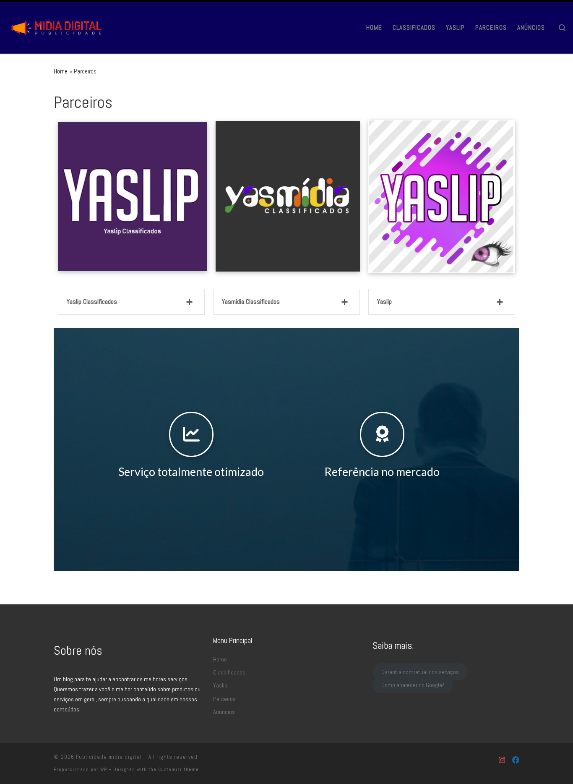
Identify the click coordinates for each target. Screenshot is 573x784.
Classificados (229, 672)
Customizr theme (178, 769)
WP (103, 769)
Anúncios (224, 712)
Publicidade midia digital (109, 756)
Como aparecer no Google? (412, 685)
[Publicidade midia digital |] (58, 26)
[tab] (131, 301)
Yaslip (220, 685)
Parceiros (224, 699)
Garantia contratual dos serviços (420, 671)
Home (61, 71)
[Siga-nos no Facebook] (515, 760)
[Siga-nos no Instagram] (502, 760)
